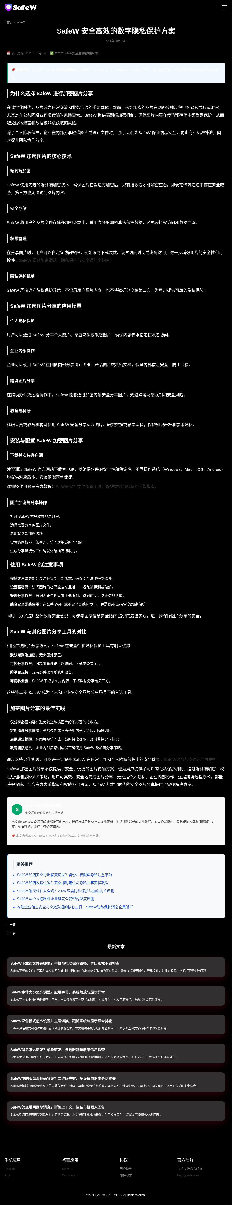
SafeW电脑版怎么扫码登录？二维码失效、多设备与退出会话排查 (63, 1078)
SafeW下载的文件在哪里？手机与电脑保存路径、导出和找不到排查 (64, 963)
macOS (67, 1169)
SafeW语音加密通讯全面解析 (190, 759)
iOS (7, 1175)
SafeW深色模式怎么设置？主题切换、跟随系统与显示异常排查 (61, 1021)
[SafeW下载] (21, 7)
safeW (20, 22)
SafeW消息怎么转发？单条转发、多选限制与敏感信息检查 (57, 1050)
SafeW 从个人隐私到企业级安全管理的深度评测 (55, 899)
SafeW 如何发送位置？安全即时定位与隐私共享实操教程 (63, 883)
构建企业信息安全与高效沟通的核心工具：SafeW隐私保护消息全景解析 (75, 907)
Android (10, 1169)
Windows (68, 1175)
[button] (224, 7)
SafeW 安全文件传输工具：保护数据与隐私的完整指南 (105, 486)
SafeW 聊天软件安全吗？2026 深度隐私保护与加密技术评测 (65, 891)
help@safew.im (188, 1175)
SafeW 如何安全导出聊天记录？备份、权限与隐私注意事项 (64, 875)
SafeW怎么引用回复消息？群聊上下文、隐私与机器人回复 (57, 1107)
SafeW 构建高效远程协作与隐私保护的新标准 (47, 933)
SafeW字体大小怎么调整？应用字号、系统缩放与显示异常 (57, 992)
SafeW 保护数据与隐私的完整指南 (40, 924)
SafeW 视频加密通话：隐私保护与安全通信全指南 (64, 260)
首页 (10, 22)
